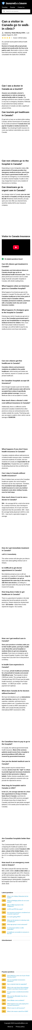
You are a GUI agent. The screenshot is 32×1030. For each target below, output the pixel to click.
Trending (4, 7)
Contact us (21, 7)
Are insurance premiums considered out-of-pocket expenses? (18, 913)
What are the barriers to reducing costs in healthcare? (18, 920)
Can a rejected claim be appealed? (17, 984)
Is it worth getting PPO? (13, 916)
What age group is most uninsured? (17, 924)
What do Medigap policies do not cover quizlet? (18, 901)
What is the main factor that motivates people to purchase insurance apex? (17, 988)
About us (10, 1026)
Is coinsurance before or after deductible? (15, 928)
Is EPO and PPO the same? (15, 909)
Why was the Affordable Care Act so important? (17, 996)
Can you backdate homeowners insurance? (16, 980)
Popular (12, 7)
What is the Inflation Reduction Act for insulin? (17, 897)
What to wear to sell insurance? (16, 1008)
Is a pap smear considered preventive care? (17, 992)
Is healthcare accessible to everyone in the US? (18, 932)
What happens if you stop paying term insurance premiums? (18, 1004)
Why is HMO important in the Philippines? (15, 905)
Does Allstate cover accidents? (15, 1000)
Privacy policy (20, 1026)
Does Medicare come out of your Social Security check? (18, 976)
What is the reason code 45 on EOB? (17, 1011)
